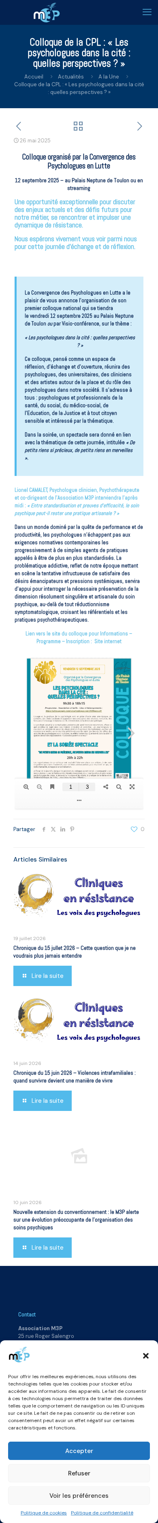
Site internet (108, 641)
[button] (146, 1356)
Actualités (71, 76)
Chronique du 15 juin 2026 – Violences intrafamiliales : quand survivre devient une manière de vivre (74, 1076)
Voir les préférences (79, 1496)
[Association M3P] (46, 12)
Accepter (79, 1451)
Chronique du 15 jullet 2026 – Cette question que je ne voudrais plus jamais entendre (74, 951)
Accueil (33, 76)
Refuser (79, 1473)
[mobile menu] (147, 12)
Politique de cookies (44, 1513)
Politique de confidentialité (102, 1513)
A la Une (108, 76)
